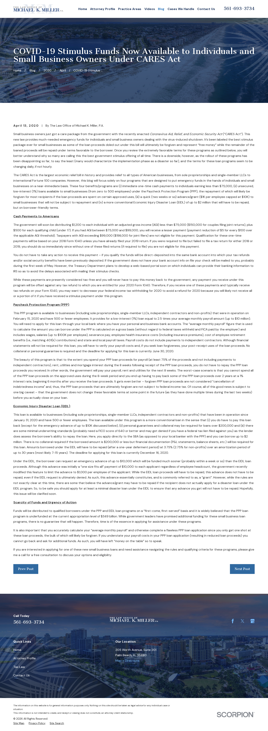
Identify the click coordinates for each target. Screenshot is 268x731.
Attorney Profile (24, 658)
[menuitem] (18, 723)
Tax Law (19, 667)
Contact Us (21, 675)
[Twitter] (242, 621)
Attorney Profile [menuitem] (102, 9)
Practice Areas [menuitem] (129, 9)
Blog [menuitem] (161, 9)
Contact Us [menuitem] (206, 9)
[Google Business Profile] (252, 621)
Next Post (242, 569)
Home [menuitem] (82, 9)
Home (17, 650)
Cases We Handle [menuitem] (181, 9)
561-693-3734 (239, 8)
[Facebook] (233, 621)
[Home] (38, 9)
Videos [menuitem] (149, 9)
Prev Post (26, 569)
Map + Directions (127, 661)
